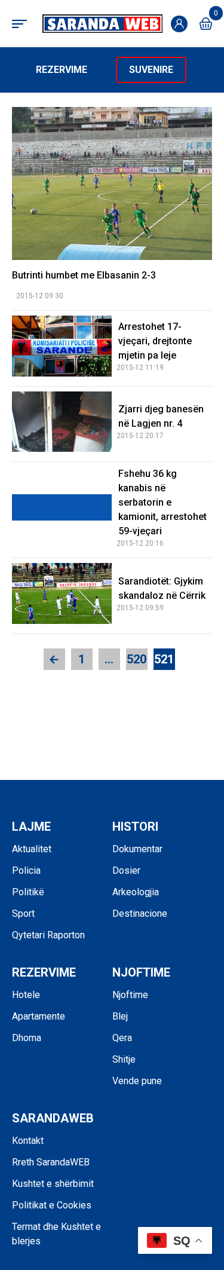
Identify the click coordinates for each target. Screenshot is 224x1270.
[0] (206, 23)
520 (136, 659)
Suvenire (151, 69)
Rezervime (61, 69)
